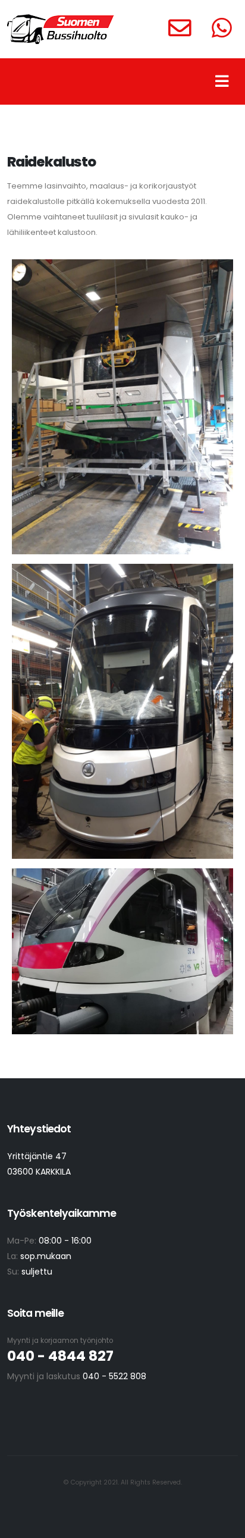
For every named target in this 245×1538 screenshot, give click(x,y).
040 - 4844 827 (60, 1356)
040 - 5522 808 (114, 1376)
